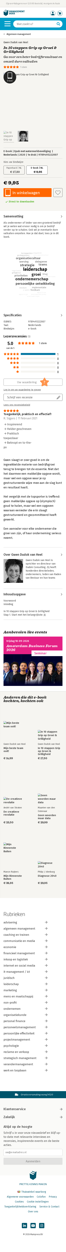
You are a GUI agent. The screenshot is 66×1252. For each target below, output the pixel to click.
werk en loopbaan (15, 1070)
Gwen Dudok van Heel (16, 42)
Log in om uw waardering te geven (22, 389)
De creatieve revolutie (11, 813)
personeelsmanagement (20, 1027)
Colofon (41, 1196)
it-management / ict (17, 971)
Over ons (33, 1211)
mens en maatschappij (18, 996)
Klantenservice (15, 1109)
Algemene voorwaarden (20, 1196)
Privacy (53, 1196)
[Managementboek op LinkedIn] (24, 1225)
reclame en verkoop (16, 1052)
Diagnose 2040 (47, 875)
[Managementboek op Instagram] (41, 1225)
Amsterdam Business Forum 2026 (32, 648)
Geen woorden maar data (47, 817)
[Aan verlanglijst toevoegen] (57, 192)
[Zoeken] (58, 23)
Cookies (19, 1201)
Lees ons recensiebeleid (17, 404)
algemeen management (19, 928)
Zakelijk (9, 1117)
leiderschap (11, 984)
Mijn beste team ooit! (13, 750)
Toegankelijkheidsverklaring (20, 1206)
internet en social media (19, 965)
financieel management (19, 953)
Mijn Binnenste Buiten (13, 877)
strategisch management (20, 1058)
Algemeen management (19, 34)
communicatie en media (19, 941)
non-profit (10, 1002)
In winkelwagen (26, 192)
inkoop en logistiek (16, 959)
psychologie (11, 1045)
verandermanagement (18, 1064)
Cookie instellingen (38, 1201)
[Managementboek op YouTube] (33, 1225)
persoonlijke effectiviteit (19, 1033)
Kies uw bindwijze (13, 162)
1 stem (23, 67)
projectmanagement (17, 1039)
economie (10, 947)
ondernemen (12, 1008)
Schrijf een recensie (20, 397)
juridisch (9, 978)
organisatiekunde (15, 1015)
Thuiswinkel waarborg (33, 1191)
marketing (10, 990)
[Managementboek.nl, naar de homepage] (14, 15)
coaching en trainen (16, 934)
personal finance (14, 1021)
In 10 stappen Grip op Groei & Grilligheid (49, 751)
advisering (10, 922)
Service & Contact (49, 1206)
